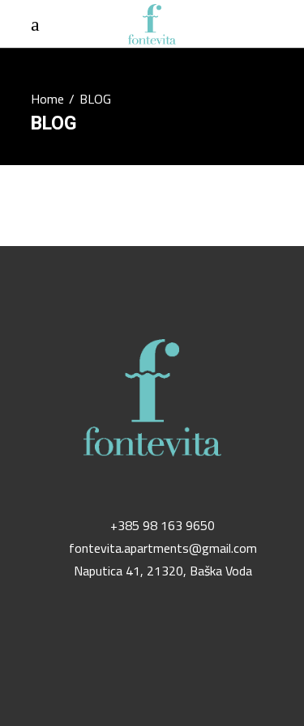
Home (47, 98)
